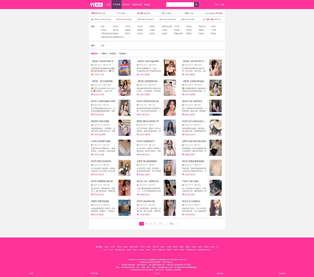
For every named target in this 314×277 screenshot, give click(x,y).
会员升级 (219, 273)
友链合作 (126, 4)
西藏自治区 (161, 250)
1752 (171, 224)
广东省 (110, 250)
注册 (222, 4)
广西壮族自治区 (120, 250)
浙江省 (175, 247)
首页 (109, 4)
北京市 (106, 247)
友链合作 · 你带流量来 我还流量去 (157, 255)
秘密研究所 (137, 4)
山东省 (200, 247)
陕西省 (169, 250)
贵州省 (147, 250)
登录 (217, 4)
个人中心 (157, 273)
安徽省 (181, 247)
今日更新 (116, 4)
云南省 (154, 250)
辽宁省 (142, 247)
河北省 (119, 247)
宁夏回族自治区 (191, 250)
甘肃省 (175, 250)
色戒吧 (147, 4)
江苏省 (169, 247)
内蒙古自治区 (133, 247)
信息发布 (282, 273)
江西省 (194, 247)
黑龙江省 (155, 247)
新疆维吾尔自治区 (204, 250)
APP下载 (94, 273)
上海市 (162, 247)
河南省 (206, 247)
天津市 (113, 247)
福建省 (187, 247)
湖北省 (212, 247)
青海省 (182, 250)
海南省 (129, 250)
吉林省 (148, 247)
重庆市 (135, 250)
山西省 (125, 247)
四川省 (141, 250)
